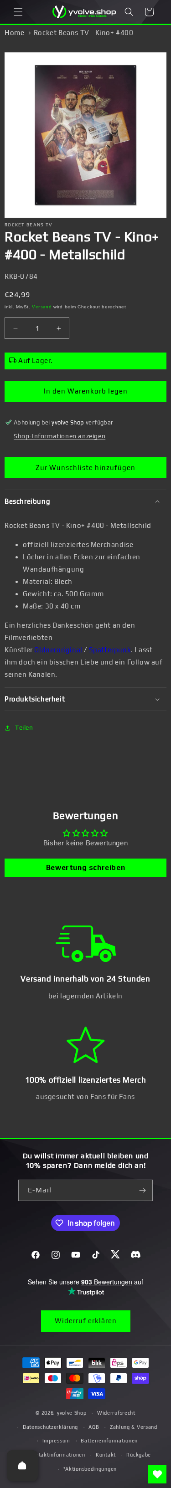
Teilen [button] (24, 727)
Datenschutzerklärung (50, 1427)
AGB (93, 1427)
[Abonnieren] (142, 1190)
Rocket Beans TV (29, 224)
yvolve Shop (72, 1413)
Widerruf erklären (86, 1320)
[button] (18, 12)
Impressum (56, 1440)
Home (14, 32)
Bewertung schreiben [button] (85, 867)
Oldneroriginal (58, 650)
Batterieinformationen (109, 1440)
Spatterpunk (110, 650)
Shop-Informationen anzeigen (59, 436)
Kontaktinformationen (57, 1454)
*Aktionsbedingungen (90, 1469)
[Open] (22, 1465)
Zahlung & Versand (133, 1427)
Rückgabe (138, 1454)
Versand (42, 306)
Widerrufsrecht (116, 1413)
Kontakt (106, 1454)
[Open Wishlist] (157, 1474)
